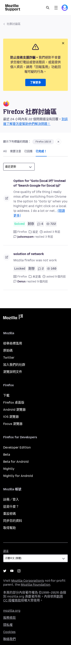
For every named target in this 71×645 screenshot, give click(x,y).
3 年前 (49, 236)
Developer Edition (17, 447)
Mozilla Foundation (35, 584)
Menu (56, 8)
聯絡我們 (9, 639)
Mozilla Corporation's (27, 581)
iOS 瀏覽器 (11, 417)
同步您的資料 (12, 521)
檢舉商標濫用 (12, 343)
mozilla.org (11, 610)
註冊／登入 (11, 499)
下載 (6, 395)
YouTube (11, 570)
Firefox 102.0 (43, 141)
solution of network (28, 254)
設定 (35, 232)
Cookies (9, 632)
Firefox (22, 232)
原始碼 (8, 350)
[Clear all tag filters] (58, 141)
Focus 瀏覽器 (12, 424)
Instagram (19, 570)
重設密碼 (9, 514)
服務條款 (9, 618)
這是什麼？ (11, 506)
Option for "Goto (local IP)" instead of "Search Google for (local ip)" (39, 183)
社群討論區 (14, 24)
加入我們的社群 (14, 365)
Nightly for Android (18, 476)
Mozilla (13, 318)
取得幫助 (9, 528)
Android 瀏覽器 (14, 409)
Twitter (8, 357)
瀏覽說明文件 (12, 372)
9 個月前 (42, 281)
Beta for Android (16, 462)
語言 (6, 551)
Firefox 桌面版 (13, 402)
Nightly (8, 469)
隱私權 (8, 625)
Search (48, 8)
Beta (6, 454)
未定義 (37, 276)
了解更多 (35, 82)
